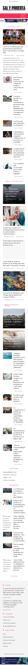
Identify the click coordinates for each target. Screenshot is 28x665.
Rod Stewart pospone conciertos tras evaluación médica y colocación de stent (18, 84)
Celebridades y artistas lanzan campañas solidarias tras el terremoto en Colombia (19, 137)
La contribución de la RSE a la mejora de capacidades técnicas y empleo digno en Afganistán (19, 415)
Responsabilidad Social (9, 626)
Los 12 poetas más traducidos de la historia (18, 123)
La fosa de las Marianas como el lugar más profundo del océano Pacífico (13, 295)
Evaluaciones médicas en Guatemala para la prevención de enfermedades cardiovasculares (13, 231)
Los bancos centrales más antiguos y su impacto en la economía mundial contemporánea (12, 604)
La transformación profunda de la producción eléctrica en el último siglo (18, 434)
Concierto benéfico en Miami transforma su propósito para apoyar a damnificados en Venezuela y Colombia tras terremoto (18, 105)
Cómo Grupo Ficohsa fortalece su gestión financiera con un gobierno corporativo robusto (18, 381)
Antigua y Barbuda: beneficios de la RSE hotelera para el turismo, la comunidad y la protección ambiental (19, 360)
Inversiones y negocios (9, 623)
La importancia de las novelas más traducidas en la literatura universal (18, 153)
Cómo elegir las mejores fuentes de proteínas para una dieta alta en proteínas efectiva (14, 264)
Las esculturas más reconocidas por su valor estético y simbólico (18, 169)
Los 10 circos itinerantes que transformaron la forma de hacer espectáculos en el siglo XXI (13, 50)
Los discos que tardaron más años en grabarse (18, 398)
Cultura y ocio (6, 620)
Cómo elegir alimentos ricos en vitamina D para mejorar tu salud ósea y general (19, 565)
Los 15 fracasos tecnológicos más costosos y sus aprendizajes (18, 493)
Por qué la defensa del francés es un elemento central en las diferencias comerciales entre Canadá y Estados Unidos (14, 592)
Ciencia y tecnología (8, 617)
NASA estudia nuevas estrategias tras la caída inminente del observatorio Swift (18, 550)
